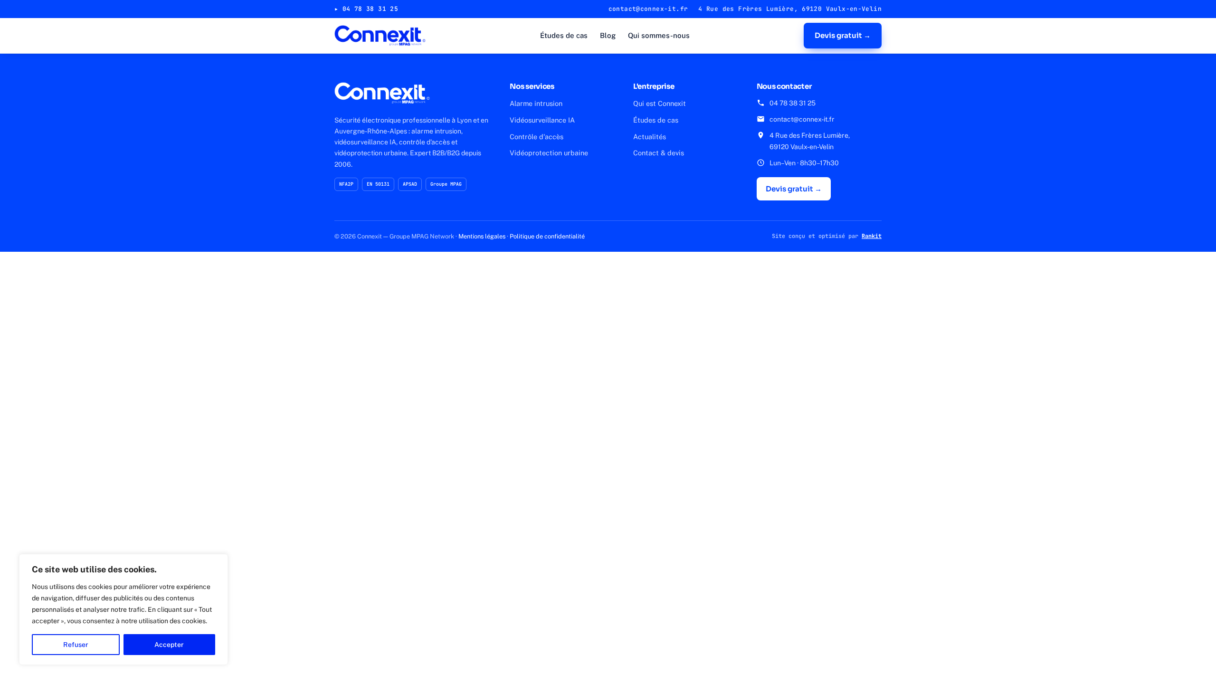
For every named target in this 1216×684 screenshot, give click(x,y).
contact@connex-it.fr (802, 119)
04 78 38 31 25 (793, 103)
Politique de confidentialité (547, 236)
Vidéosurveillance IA (542, 120)
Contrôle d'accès (536, 137)
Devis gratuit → (843, 35)
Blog (608, 35)
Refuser (75, 644)
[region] (123, 609)
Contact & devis (658, 153)
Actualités (649, 137)
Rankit (872, 236)
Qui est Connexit (659, 103)
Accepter (169, 644)
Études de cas (564, 35)
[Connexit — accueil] (380, 35)
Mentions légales (481, 236)
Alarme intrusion (536, 103)
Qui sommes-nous (659, 35)
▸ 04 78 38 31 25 (366, 9)
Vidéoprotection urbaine (549, 153)
